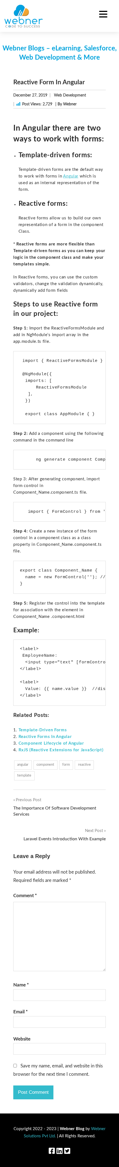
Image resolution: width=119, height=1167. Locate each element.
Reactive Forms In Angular (45, 737)
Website (21, 1039)
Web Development (70, 95)
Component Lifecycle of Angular (51, 743)
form (66, 765)
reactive (84, 765)
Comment (25, 895)
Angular (70, 176)
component (45, 765)
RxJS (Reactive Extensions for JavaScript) (61, 750)
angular (23, 765)
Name (21, 985)
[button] (103, 15)
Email (20, 1011)
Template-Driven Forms (43, 730)
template (24, 775)
